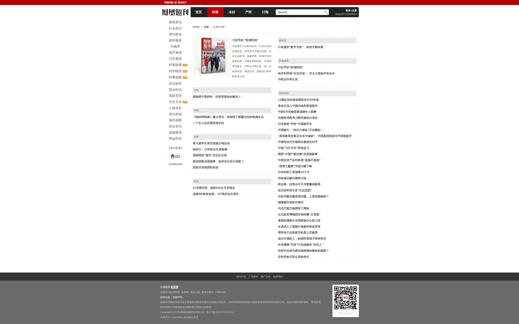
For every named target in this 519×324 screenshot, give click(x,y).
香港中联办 (208, 292)
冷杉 (232, 12)
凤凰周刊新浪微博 (170, 292)
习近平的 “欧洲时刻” (245, 40)
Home (196, 27)
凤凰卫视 (195, 292)
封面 (215, 12)
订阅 (265, 12)
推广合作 (266, 276)
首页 (198, 12)
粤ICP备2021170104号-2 (220, 312)
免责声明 (177, 297)
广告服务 (253, 276)
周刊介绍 (241, 276)
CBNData (220, 292)
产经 (248, 12)
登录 (348, 10)
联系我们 (278, 276)
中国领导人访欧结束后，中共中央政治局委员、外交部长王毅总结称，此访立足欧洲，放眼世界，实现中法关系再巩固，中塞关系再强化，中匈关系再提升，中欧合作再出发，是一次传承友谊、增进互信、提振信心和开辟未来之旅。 (251, 61)
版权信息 (165, 297)
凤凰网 (185, 292)
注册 (354, 10)
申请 (174, 287)
